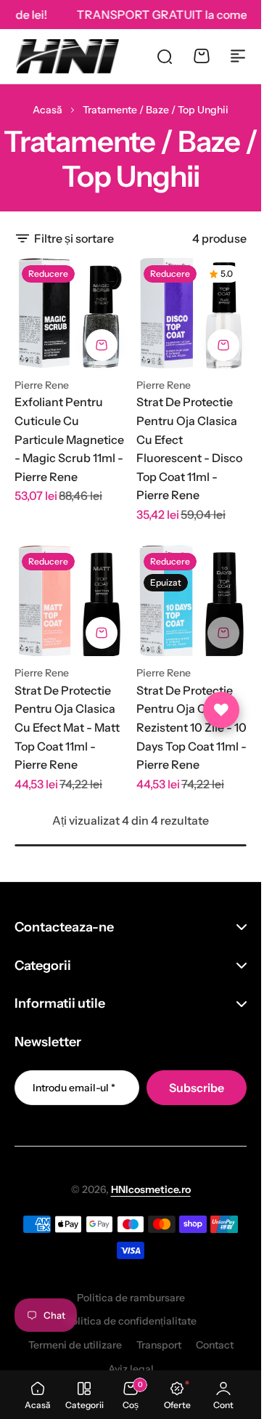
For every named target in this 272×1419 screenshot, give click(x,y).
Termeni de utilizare (75, 1344)
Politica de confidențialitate (131, 1320)
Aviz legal (131, 1368)
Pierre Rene (42, 385)
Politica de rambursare (131, 1297)
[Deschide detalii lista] (221, 710)
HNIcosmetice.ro (151, 1189)
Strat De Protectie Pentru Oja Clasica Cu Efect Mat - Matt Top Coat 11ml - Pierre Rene (67, 727)
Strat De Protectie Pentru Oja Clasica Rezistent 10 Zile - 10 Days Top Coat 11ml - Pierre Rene (191, 727)
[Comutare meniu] (238, 56)
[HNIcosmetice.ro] (67, 56)
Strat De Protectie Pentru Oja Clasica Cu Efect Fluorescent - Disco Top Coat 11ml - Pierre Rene (189, 448)
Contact (215, 1344)
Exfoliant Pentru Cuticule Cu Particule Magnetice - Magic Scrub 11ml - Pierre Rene (69, 439)
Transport (158, 1344)
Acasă (47, 109)
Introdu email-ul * (74, 1087)
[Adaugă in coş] (102, 345)
